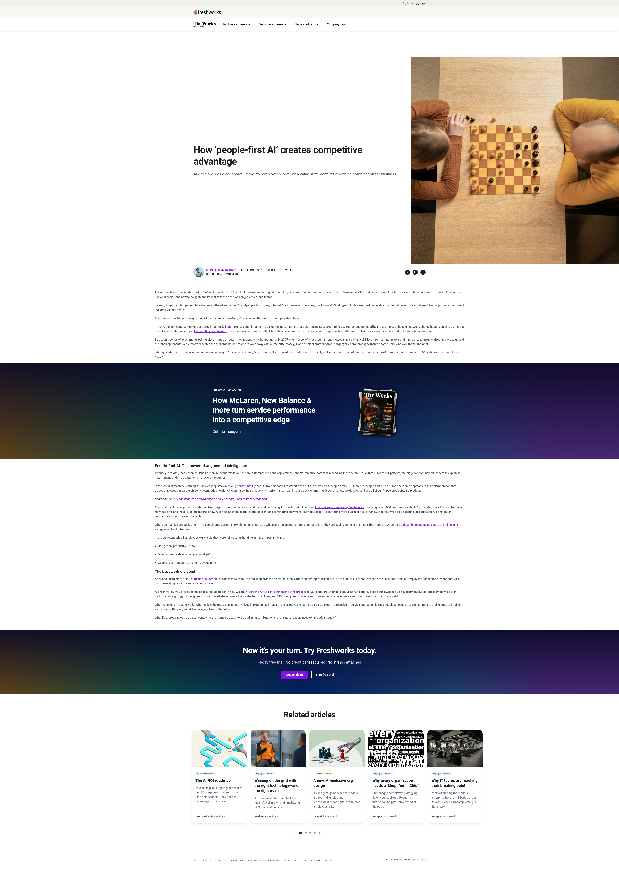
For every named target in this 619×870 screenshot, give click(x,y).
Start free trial (325, 674)
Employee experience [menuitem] (236, 24)
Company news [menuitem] (337, 24)
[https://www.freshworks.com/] (207, 12)
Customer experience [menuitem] (272, 24)
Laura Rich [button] (318, 816)
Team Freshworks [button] (204, 816)
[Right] (327, 833)
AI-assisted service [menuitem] (306, 24)
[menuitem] (408, 3)
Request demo (294, 674)
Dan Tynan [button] (377, 816)
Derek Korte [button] (260, 816)
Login (423, 3)
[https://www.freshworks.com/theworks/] (204, 25)
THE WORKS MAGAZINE (226, 389)
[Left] (291, 833)
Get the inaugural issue (232, 431)
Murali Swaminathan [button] (221, 270)
